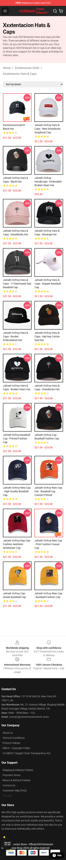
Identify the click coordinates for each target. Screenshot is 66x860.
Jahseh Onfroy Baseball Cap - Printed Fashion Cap (16, 438)
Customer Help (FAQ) (15, 790)
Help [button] (59, 855)
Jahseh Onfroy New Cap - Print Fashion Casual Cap (48, 544)
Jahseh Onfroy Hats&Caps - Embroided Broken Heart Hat (48, 181)
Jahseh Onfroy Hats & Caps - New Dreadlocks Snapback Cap (47, 129)
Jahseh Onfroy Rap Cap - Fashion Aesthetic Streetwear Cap (17, 544)
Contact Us (9, 785)
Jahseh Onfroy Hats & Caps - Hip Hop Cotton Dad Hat (47, 336)
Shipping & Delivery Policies (18, 770)
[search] (55, 11)
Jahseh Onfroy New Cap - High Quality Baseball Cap (17, 491)
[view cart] (61, 11)
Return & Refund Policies (16, 780)
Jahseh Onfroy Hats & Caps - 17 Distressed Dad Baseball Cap (17, 283)
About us (8, 732)
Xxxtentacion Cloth (27, 68)
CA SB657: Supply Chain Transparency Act (26, 753)
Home (7, 68)
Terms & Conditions (14, 737)
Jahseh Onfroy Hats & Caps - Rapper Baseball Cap (47, 283)
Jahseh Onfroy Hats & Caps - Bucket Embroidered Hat (15, 336)
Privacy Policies (11, 743)
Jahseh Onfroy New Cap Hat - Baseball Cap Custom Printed (48, 491)
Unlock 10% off (7, 844)
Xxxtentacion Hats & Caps (19, 74)
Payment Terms (11, 775)
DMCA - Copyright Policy (16, 748)
